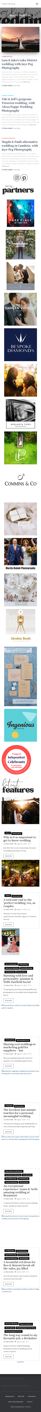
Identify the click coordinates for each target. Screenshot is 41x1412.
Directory (21, 1396)
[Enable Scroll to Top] (36, 1407)
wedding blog (16, 833)
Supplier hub (32, 1396)
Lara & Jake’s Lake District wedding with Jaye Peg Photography (19, 64)
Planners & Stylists (26, 1324)
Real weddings (10, 972)
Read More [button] (8, 856)
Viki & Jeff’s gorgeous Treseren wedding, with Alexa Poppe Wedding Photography (18, 104)
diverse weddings (11, 964)
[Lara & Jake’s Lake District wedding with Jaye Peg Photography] (20, 39)
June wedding (27, 1175)
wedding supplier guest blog (26, 1328)
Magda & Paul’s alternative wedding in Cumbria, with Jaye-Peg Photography (20, 145)
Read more (26, 82)
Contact (30, 1402)
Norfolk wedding (22, 1251)
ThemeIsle (27, 1407)
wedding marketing (23, 1040)
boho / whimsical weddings (14, 1171)
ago (16, 85)
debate (8, 895)
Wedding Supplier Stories (13, 1331)
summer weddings (11, 1182)
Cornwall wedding (8, 95)
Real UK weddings (26, 968)
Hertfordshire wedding (13, 1175)
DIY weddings (23, 964)
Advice (8, 833)
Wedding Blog (9, 1396)
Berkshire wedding (11, 1323)
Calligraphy (9, 1105)
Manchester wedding (12, 968)
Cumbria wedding (7, 56)
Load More (20, 1362)
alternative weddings (8, 138)
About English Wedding (15, 1402)
